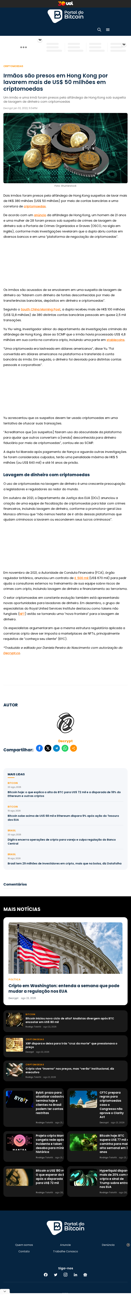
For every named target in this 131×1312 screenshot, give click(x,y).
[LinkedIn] (75, 1275)
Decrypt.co (11, 653)
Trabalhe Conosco (65, 1251)
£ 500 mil (81, 578)
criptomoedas (35, 206)
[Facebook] (45, 1275)
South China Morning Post (41, 309)
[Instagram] (65, 1275)
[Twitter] (55, 1275)
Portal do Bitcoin (65, 16)
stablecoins (116, 340)
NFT (22, 614)
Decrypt (65, 741)
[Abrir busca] (99, 30)
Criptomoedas (13, 66)
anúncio (40, 215)
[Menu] (108, 30)
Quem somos (24, 1245)
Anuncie (65, 1245)
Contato (24, 1251)
